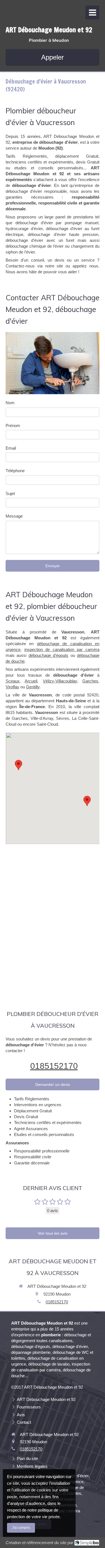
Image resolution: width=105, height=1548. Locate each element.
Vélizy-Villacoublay (60, 681)
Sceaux (13, 681)
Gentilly (32, 686)
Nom (10, 402)
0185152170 (54, 1066)
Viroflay (12, 686)
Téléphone (15, 470)
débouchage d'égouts (48, 655)
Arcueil (31, 681)
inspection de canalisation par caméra (61, 649)
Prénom (13, 425)
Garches (90, 681)
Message (14, 516)
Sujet (10, 493)
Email (11, 448)
